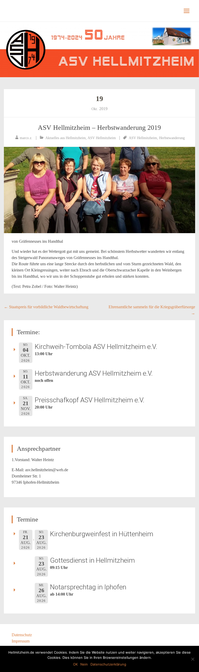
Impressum (21, 641)
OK (75, 664)
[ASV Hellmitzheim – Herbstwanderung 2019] (99, 190)
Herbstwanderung (172, 138)
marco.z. (26, 138)
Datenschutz (22, 635)
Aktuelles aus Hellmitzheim (65, 138)
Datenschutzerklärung (108, 664)
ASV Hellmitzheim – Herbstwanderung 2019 (99, 127)
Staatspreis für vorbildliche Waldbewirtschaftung (46, 307)
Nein (84, 664)
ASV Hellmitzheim (102, 138)
